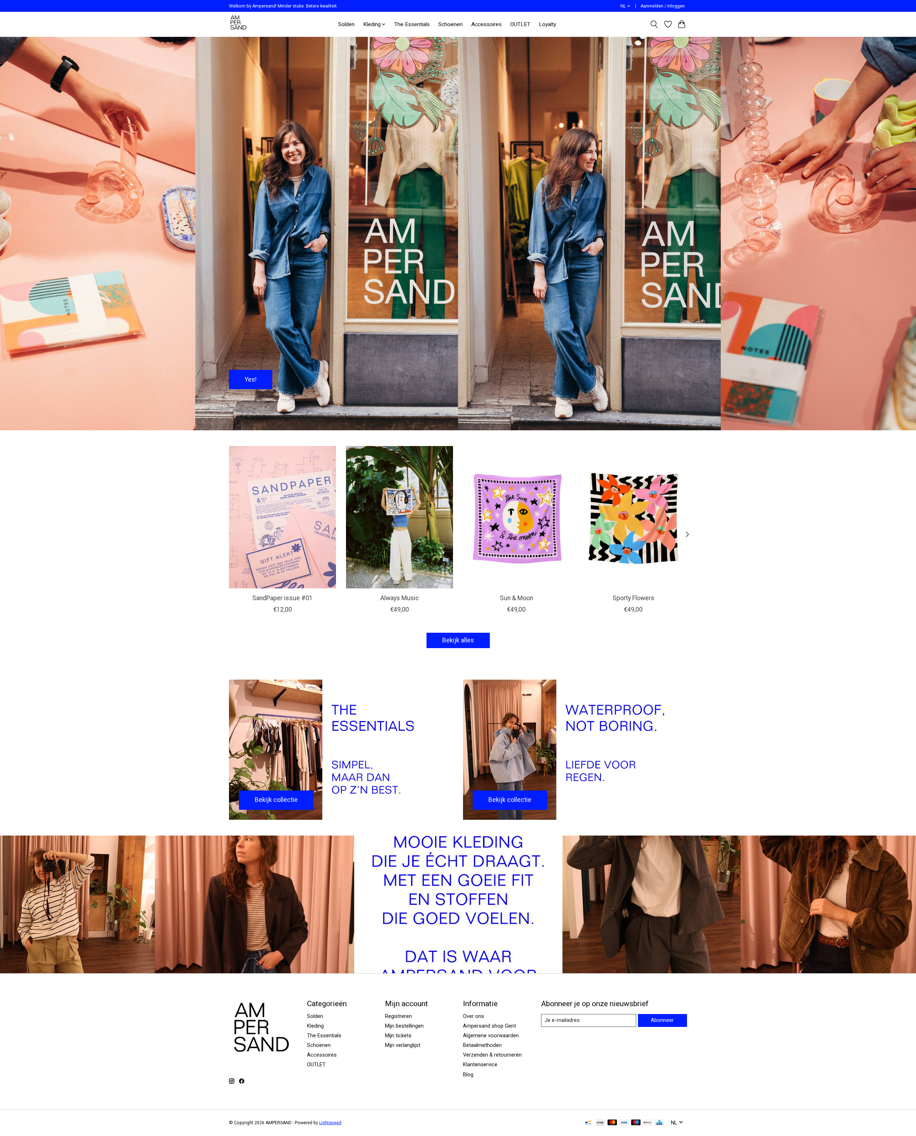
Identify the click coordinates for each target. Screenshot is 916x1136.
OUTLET (520, 24)
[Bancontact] (588, 1123)
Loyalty (547, 24)
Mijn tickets (398, 1035)
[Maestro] (635, 1123)
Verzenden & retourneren (492, 1055)
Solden (346, 24)
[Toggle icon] (654, 24)
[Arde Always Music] (399, 517)
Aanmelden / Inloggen (662, 6)
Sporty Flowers (633, 598)
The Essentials (412, 24)
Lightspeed (330, 1122)
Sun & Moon (516, 598)
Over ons (473, 1016)
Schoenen (450, 24)
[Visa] (624, 1123)
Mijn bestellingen (404, 1026)
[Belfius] (647, 1123)
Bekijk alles (458, 640)
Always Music (399, 598)
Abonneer (662, 1020)
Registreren (398, 1016)
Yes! (251, 379)
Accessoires (486, 24)
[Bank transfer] (600, 1123)
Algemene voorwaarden (491, 1035)
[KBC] (659, 1123)
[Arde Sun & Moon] (516, 517)
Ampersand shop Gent (489, 1026)
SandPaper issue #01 (282, 598)
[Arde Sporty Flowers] (633, 517)
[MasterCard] (612, 1123)
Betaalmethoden (482, 1045)
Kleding (315, 1026)
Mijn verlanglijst (402, 1045)
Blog (468, 1074)
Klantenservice (480, 1064)
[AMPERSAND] (239, 24)
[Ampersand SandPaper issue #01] (282, 517)
